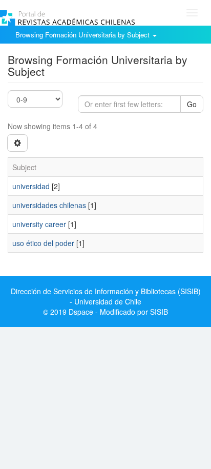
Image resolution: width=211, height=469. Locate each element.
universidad (31, 186)
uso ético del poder (43, 243)
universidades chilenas (49, 205)
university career (39, 224)
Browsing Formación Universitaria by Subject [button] (83, 34)
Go (192, 104)
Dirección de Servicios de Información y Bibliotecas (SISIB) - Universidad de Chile (106, 296)
